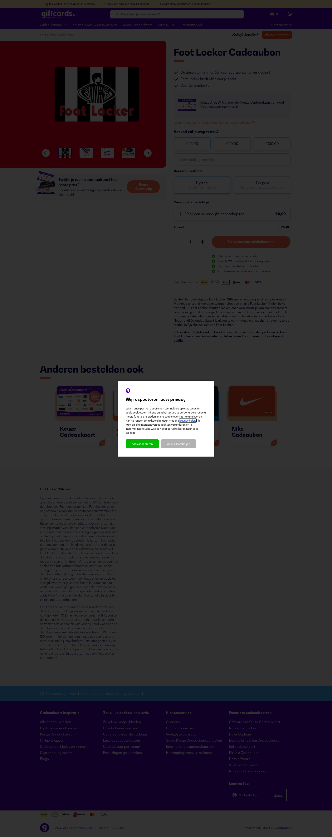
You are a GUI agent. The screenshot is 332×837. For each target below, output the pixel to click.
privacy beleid (187, 420)
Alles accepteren (142, 443)
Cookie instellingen (178, 443)
